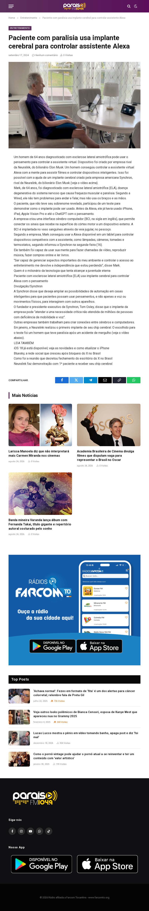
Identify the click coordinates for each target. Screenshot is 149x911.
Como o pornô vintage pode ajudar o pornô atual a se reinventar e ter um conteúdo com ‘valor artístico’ (83, 756)
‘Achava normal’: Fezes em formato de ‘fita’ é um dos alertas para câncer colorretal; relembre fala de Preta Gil (84, 693)
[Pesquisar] (128, 6)
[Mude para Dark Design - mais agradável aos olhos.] (135, 6)
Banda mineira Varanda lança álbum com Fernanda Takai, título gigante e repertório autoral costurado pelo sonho (40, 524)
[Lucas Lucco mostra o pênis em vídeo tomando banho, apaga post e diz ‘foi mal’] (19, 738)
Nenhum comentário (47, 55)
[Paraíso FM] (74, 6)
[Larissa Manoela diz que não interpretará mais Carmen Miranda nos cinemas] (40, 425)
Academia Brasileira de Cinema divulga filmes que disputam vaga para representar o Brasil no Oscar (105, 455)
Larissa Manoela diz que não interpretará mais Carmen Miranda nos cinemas (39, 453)
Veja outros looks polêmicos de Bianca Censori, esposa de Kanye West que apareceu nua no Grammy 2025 (85, 714)
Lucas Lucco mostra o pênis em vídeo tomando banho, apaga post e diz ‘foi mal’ (85, 735)
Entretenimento (20, 28)
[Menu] (11, 6)
